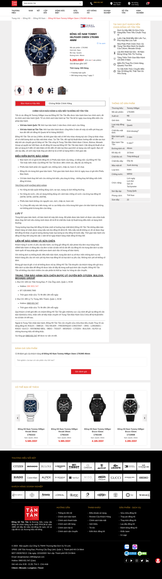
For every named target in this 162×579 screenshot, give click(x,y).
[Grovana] (60, 477)
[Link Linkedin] (147, 561)
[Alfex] (46, 477)
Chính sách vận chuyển (68, 531)
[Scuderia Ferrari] (101, 466)
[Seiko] (143, 477)
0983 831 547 (98, 2)
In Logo (123, 535)
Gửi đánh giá (81, 372)
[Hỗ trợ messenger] (134, 547)
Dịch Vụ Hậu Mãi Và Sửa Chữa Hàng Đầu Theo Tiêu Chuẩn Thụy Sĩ (131, 32)
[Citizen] (18, 466)
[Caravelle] (74, 477)
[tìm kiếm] (80, 3)
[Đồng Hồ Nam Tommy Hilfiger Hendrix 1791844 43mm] (130, 421)
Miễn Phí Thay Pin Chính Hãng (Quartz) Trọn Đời (130, 64)
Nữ (38, 11)
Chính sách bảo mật (97, 520)
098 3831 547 (33, 286)
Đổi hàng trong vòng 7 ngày (82, 75)
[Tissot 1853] (74, 466)
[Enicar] (101, 477)
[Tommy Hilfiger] (87, 29)
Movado (22, 568)
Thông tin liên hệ (65, 513)
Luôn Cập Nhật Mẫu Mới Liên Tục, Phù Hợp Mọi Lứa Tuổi (131, 39)
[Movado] (32, 466)
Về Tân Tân (125, 12)
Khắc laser (125, 531)
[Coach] (143, 466)
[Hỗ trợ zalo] (126, 547)
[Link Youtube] (131, 561)
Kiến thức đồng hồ (97, 531)
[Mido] (87, 477)
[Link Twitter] (142, 561)
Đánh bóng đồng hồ (128, 528)
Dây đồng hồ (92, 12)
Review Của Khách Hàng (100, 517)
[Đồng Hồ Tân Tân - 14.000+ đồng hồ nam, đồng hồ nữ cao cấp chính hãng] (14, 4)
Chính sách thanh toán (67, 520)
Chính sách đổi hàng (66, 524)
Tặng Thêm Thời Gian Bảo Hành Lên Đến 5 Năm (131, 59)
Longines (32, 568)
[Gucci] (115, 477)
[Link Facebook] (126, 561)
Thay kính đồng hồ (128, 520)
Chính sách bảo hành (67, 517)
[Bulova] (46, 466)
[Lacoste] (115, 466)
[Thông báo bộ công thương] (130, 555)
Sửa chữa (76, 12)
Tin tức (92, 528)
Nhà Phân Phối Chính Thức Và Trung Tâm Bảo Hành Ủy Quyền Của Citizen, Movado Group (130, 46)
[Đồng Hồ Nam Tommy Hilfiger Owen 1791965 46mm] (20, 90)
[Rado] (18, 477)
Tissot (40, 568)
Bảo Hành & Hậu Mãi (30, 103)
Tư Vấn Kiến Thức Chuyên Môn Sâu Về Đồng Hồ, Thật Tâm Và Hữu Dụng (130, 71)
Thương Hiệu (16, 12)
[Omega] (87, 466)
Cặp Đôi (45, 12)
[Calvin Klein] (32, 477)
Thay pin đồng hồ (127, 517)
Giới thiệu (93, 524)
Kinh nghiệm (140, 12)
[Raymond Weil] (129, 477)
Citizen (15, 568)
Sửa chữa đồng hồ (128, 513)
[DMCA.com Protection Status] (142, 555)
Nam (31, 11)
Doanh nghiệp (107, 12)
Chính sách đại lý (65, 528)
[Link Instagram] (137, 561)
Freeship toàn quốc (78, 73)
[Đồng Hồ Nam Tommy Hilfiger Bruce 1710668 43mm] (97, 421)
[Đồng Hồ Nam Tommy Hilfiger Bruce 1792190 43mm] (64, 421)
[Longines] (60, 466)
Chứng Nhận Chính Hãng (60, 103)
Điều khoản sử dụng (97, 513)
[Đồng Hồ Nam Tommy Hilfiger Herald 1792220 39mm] (31, 421)
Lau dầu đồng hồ (127, 524)
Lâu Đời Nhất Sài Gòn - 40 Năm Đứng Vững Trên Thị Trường (130, 53)
